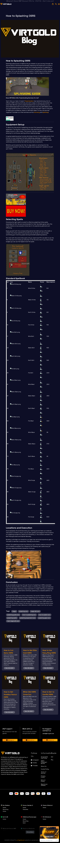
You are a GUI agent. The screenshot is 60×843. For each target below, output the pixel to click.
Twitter (35, 762)
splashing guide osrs (13, 615)
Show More (30, 832)
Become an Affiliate (44, 785)
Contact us (51, 740)
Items (4, 807)
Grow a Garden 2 (28, 805)
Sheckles (25, 809)
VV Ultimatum (47, 817)
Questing (45, 112)
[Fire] (43, 422)
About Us (43, 766)
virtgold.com (21, 840)
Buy (52, 759)
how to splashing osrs (29, 615)
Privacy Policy (43, 776)
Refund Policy (43, 780)
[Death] (43, 426)
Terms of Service (43, 772)
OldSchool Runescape (29, 817)
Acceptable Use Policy (44, 757)
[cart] (53, 4)
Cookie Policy (45, 769)
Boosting (5, 809)
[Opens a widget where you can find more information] (49, 834)
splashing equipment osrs (27, 618)
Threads (35, 765)
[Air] (43, 418)
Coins (4, 811)
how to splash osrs (44, 615)
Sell (52, 757)
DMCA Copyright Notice (44, 762)
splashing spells (12, 618)
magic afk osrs (35, 611)
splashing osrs (23, 611)
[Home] (15, 753)
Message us (11, 740)
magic (14, 611)
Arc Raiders (6, 805)
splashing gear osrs (44, 618)
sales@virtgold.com (48, 733)
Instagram (36, 760)
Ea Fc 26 (5, 817)
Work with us (31, 740)
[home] (6, 4)
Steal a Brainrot (48, 805)
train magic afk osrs (13, 621)
